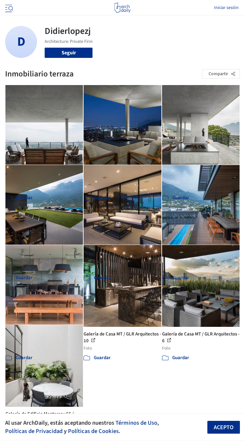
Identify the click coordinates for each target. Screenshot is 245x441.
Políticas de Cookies (93, 431)
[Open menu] (8, 7)
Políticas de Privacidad (34, 431)
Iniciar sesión (226, 7)
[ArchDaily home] (122, 8)
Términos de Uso (136, 423)
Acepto (224, 427)
